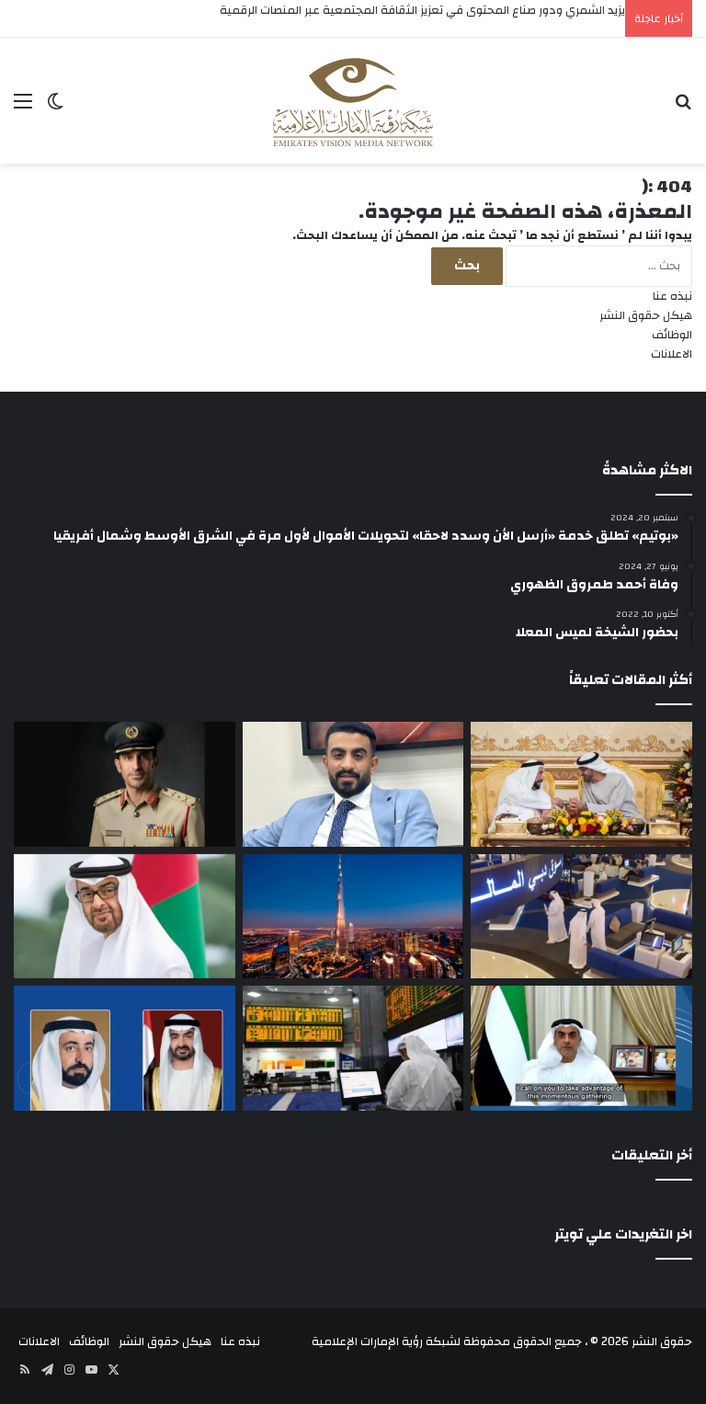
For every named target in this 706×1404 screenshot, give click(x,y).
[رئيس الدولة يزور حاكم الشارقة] (124, 1048)
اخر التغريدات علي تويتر (623, 1234)
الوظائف (672, 335)
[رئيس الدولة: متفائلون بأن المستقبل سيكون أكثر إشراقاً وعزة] (581, 784)
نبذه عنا (672, 296)
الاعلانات (671, 354)
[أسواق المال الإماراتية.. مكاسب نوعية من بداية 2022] (581, 916)
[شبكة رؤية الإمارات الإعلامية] (353, 101)
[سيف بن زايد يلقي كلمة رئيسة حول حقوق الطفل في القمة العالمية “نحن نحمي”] (581, 1048)
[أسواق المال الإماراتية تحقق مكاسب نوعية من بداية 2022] (353, 1048)
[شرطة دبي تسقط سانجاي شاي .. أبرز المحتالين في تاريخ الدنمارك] (124, 784)
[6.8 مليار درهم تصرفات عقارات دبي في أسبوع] (353, 916)
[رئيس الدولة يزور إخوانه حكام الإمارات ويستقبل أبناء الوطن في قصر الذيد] (124, 916)
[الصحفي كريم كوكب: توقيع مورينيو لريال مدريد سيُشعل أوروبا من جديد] (353, 784)
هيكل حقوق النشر (645, 315)
